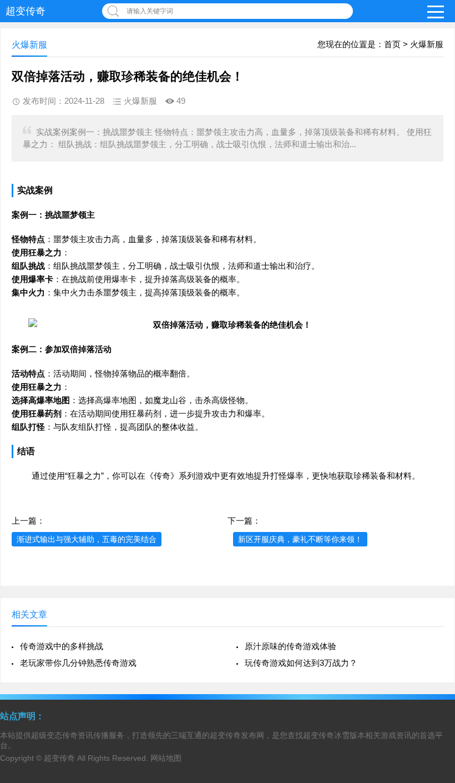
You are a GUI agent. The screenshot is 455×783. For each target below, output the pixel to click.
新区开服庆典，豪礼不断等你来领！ (300, 539)
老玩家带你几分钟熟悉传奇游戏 (78, 662)
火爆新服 (426, 44)
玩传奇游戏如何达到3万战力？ (301, 662)
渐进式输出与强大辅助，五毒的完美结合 (86, 539)
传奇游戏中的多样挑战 (61, 646)
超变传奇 (26, 11)
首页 (392, 44)
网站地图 (165, 758)
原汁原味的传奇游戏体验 (290, 646)
